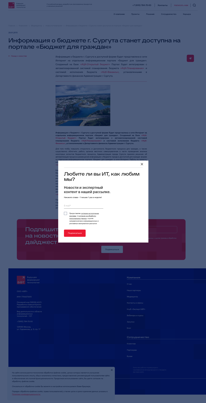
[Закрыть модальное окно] (142, 164)
